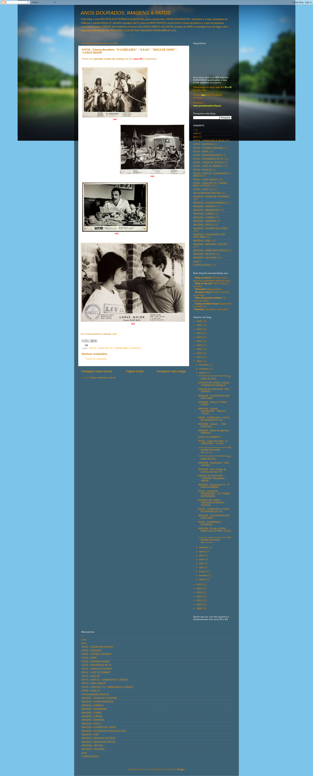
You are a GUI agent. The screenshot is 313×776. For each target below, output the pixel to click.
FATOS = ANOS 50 (202, 170)
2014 (199, 588)
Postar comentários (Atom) (102, 378)
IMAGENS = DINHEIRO (204, 221)
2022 (199, 337)
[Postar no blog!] (86, 340)
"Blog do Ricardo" (204, 283)
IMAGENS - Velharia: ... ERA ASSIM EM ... (212, 425)
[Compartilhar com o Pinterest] (95, 340)
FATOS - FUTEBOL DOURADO (208, 148)
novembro (204, 369)
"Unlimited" (200, 289)
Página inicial (134, 371)
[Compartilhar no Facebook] (92, 340)
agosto (202, 551)
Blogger (180, 769)
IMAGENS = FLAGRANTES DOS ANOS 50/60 (104, 731)
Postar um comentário (96, 359)
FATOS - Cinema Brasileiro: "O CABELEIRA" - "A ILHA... (212, 442)
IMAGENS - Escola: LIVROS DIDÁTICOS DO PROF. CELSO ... (214, 531)
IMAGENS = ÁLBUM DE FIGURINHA (211, 197)
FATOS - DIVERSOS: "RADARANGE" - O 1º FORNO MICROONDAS (214, 493)
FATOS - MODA (200, 151)
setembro (204, 547)
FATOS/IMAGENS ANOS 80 (206, 193)
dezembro (204, 365)
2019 (199, 349)
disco (195, 137)
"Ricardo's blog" (203, 292)
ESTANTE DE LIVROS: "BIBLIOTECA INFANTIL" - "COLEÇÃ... (212, 502)
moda (195, 261)
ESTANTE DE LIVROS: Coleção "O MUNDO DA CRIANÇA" (213, 384)
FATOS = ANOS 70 (202, 189)
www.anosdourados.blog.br (207, 106)
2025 (199, 325)
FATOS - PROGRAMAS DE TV (208, 159)
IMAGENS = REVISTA (204, 254)
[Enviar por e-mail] (83, 340)
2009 (199, 608)
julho (201, 555)
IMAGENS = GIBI (201, 241)
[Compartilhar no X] (89, 340)
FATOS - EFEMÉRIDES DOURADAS (209, 523)
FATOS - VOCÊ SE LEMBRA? (207, 166)
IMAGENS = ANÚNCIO (204, 206)
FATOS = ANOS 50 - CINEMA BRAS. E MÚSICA (105, 680)
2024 (199, 329)
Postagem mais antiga (171, 371)
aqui (203, 95)
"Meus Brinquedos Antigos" (208, 298)
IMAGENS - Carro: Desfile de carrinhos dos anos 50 (212, 470)
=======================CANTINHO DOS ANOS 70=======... (214, 450)
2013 (199, 592)
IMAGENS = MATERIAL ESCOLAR (210, 244)
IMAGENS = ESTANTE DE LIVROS (210, 228)
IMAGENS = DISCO (202, 225)
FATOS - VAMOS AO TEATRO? (208, 162)
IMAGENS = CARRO (203, 214)
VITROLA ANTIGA (202, 265)
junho (202, 559)
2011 (199, 600)
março (202, 571)
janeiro (202, 579)
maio (201, 563)
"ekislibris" (199, 309)
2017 (199, 357)
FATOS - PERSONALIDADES (207, 155)
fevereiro (203, 575)
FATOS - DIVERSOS (203, 144)
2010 (199, 604)
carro (195, 133)
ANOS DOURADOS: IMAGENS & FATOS (126, 13)
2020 (199, 345)
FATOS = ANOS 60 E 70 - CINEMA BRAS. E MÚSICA (115, 348)
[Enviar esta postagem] (86, 345)
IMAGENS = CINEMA (203, 217)
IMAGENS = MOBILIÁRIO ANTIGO (210, 250)
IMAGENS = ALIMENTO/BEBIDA (209, 203)
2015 (199, 584)
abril (201, 567)
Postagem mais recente (97, 371)
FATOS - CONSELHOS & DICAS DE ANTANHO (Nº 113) (214, 419)
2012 (199, 596)
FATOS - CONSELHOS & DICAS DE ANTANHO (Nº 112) (214, 510)
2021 (199, 341)
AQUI (114, 334)
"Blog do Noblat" (203, 278)
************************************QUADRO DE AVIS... (214, 377)
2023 (199, 333)
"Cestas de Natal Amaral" (207, 304)
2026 (199, 321)
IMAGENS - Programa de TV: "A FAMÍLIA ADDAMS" (213, 486)
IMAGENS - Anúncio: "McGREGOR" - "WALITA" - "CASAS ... (212, 411)
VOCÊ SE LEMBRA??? (209, 437)
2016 (199, 361)
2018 (199, 353)
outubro (203, 373)
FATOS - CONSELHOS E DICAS (208, 141)
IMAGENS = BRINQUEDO (205, 210)
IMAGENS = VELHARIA (204, 258)
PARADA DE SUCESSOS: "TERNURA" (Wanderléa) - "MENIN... (212, 478)
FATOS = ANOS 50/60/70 (205, 180)
